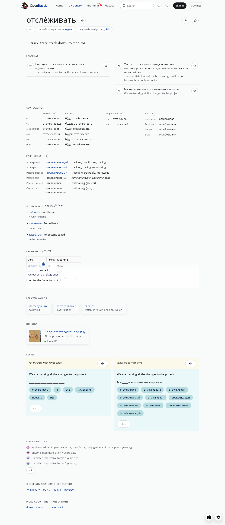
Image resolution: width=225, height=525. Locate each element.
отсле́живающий (57, 162)
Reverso (69, 489)
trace (53, 507)
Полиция (41, 64)
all (30, 470)
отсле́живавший (57, 167)
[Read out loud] (82, 20)
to (47, 507)
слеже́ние (35, 223)
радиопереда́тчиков (157, 68)
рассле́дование (66, 306)
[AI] (166, 5)
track (60, 507)
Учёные (129, 64)
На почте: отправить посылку (64, 332)
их (129, 72)
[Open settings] (218, 517)
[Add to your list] (195, 20)
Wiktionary (33, 489)
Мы (126, 89)
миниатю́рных (133, 68)
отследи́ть (67, 29)
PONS (46, 489)
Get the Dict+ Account (45, 280)
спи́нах (136, 72)
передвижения (74, 64)
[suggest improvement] (185, 20)
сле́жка (33, 212)
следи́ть (90, 306)
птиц (155, 64)
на (125, 72)
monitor (39, 507)
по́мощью (167, 64)
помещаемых (179, 68)
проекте (174, 89)
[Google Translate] (158, 5)
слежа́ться (35, 234)
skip (35, 408)
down (29, 507)
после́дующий (38, 306)
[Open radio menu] (209, 517)
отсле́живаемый (56, 172)
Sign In (180, 5)
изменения (159, 89)
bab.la (57, 489)
